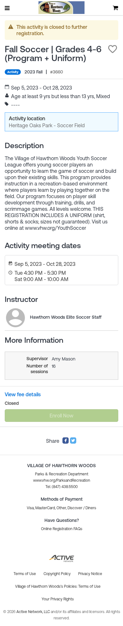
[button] (112, 49)
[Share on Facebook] (65, 442)
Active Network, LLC (33, 612)
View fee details (23, 394)
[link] (15, 317)
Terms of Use (89, 586)
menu (7, 8)
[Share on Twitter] (73, 442)
